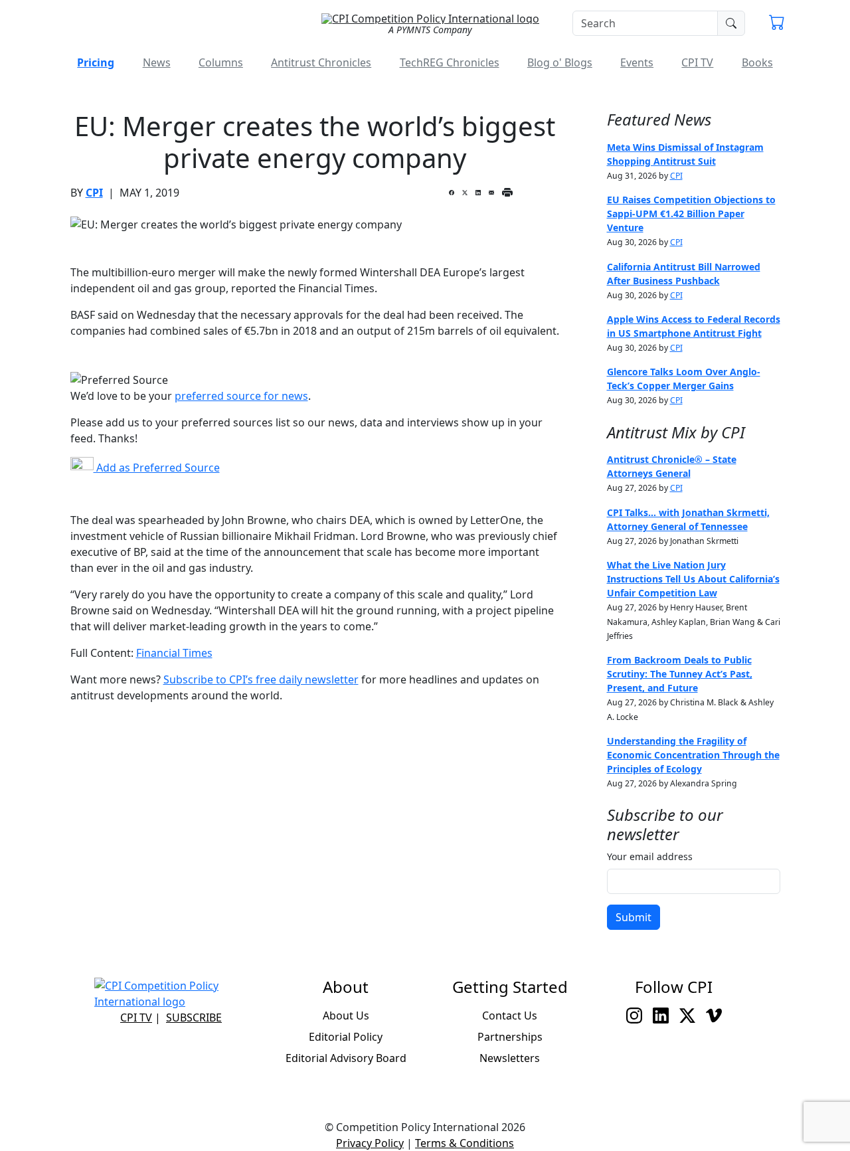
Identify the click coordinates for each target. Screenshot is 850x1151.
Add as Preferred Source (157, 467)
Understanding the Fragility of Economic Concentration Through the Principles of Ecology (693, 755)
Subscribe (194, 1017)
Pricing (95, 62)
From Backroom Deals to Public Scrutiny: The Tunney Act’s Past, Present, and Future (679, 674)
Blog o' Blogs (559, 62)
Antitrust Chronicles (321, 62)
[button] (777, 24)
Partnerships (510, 1036)
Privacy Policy (370, 1143)
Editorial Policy (345, 1036)
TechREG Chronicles (449, 62)
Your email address (650, 856)
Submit (633, 917)
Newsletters (509, 1058)
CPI (94, 192)
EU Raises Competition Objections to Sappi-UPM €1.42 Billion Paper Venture (691, 213)
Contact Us (509, 1015)
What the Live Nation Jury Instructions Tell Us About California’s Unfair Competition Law (693, 579)
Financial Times (174, 653)
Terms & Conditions (464, 1143)
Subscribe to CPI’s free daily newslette (258, 679)
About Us (346, 1015)
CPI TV (697, 62)
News (157, 62)
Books (757, 62)
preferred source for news (241, 396)
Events (636, 62)
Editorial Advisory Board (346, 1058)
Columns (221, 62)
